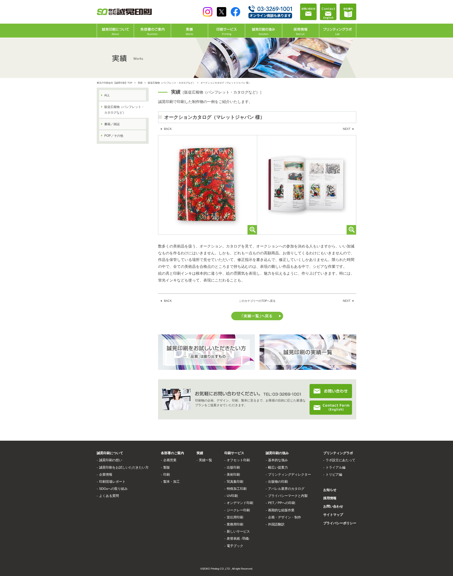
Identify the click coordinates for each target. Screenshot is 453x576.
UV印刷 (232, 496)
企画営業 (169, 460)
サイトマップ (333, 514)
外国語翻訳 (276, 524)
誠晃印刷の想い (110, 460)
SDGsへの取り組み (113, 489)
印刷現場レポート (112, 481)
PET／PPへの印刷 (281, 503)
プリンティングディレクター (289, 474)
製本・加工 (171, 481)
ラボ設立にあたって (340, 460)
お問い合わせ (333, 506)
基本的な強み (278, 460)
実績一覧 (205, 460)
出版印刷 (233, 467)
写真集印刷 (235, 481)
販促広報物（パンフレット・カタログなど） (171, 82)
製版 (166, 467)
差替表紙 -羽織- (238, 538)
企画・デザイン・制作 (284, 517)
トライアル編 (335, 467)
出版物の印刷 (278, 481)
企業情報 (105, 474)
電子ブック (235, 546)
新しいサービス (238, 531)
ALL (107, 95)
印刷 (166, 474)
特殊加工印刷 (237, 489)
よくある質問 (109, 496)
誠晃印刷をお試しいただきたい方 (124, 467)
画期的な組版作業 (281, 510)
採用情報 (329, 498)
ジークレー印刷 (238, 510)
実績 (140, 82)
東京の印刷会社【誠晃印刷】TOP (114, 82)
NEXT (346, 129)
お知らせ (329, 490)
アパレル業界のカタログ (286, 489)
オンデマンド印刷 (240, 503)
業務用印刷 (235, 524)
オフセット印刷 (238, 460)
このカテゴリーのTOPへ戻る (257, 301)
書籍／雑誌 (112, 124)
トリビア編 (334, 474)
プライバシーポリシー (339, 523)
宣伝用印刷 (235, 517)
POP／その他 (113, 135)
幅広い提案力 (278, 467)
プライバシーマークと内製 (288, 496)
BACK (168, 129)
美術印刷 (233, 474)
